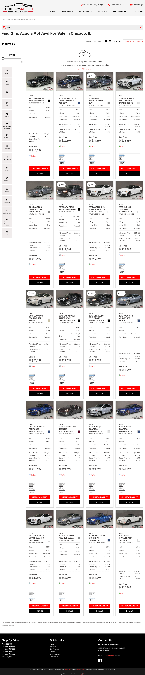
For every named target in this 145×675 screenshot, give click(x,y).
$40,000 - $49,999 (8, 652)
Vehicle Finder (119, 11)
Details (40, 174)
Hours (117, 656)
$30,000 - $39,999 (8, 649)
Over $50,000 (7, 657)
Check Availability (40, 168)
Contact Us (138, 11)
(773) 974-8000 (108, 656)
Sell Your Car (85, 11)
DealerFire (68, 669)
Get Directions (103, 651)
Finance (101, 11)
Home (52, 11)
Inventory (66, 11)
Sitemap (85, 674)
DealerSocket (81, 669)
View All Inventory (84, 69)
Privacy (80, 674)
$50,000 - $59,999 (8, 654)
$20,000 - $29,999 (8, 646)
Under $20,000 (7, 644)
